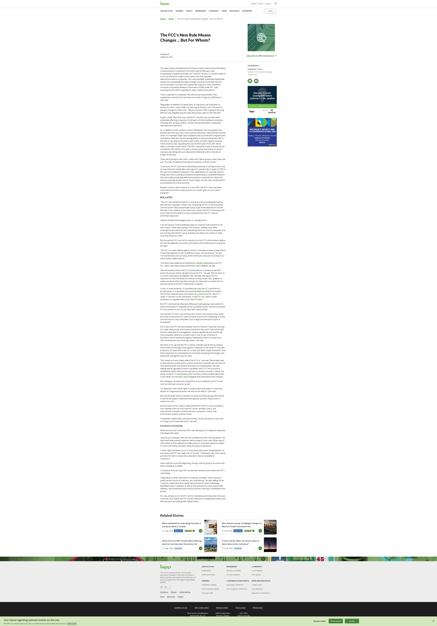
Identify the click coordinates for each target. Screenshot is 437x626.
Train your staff (207, 593)
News (171, 19)
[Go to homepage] (164, 3)
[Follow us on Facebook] (166, 587)
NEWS (224, 11)
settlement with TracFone (189, 374)
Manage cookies (320, 621)
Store (270, 11)
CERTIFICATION (166, 11)
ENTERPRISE (247, 11)
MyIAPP (254, 4)
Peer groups (256, 575)
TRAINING (179, 11)
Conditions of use (180, 608)
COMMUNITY (214, 11)
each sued (203, 68)
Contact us (164, 592)
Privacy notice (240, 608)
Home (163, 19)
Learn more (72, 624)
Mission (174, 592)
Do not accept (336, 621)
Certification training (209, 585)
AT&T (193, 266)
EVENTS (189, 11)
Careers (180, 597)
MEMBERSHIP (200, 11)
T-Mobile (204, 266)
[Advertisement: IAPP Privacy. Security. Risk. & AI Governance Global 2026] (262, 132)
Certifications (206, 570)
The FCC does (196, 299)
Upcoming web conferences (237, 589)
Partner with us (185, 592)
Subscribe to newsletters (261, 593)
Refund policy (258, 608)
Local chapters (257, 570)
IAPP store (171, 597)
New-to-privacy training (210, 589)
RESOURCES (234, 11)
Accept (351, 621)
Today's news (257, 585)
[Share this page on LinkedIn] (250, 81)
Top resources (257, 589)
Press (162, 597)
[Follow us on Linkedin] (161, 587)
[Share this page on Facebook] (256, 81)
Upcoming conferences (235, 585)
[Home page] (165, 567)
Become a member (234, 570)
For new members (233, 575)
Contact (268, 4)
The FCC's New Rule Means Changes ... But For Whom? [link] (200, 19)
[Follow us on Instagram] (170, 587)
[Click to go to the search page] (275, 3)
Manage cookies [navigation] (222, 608)
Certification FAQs (208, 575)
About (261, 4)
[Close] (433, 620)
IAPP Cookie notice (201, 608)
